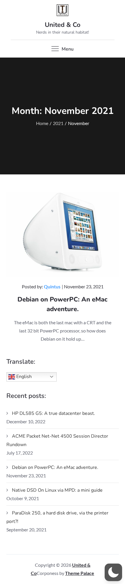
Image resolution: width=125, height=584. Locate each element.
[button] (113, 572)
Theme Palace (79, 573)
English (23, 376)
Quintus (52, 286)
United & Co (63, 24)
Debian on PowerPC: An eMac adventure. (55, 467)
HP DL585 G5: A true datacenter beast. (53, 413)
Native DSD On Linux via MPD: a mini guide (57, 490)
